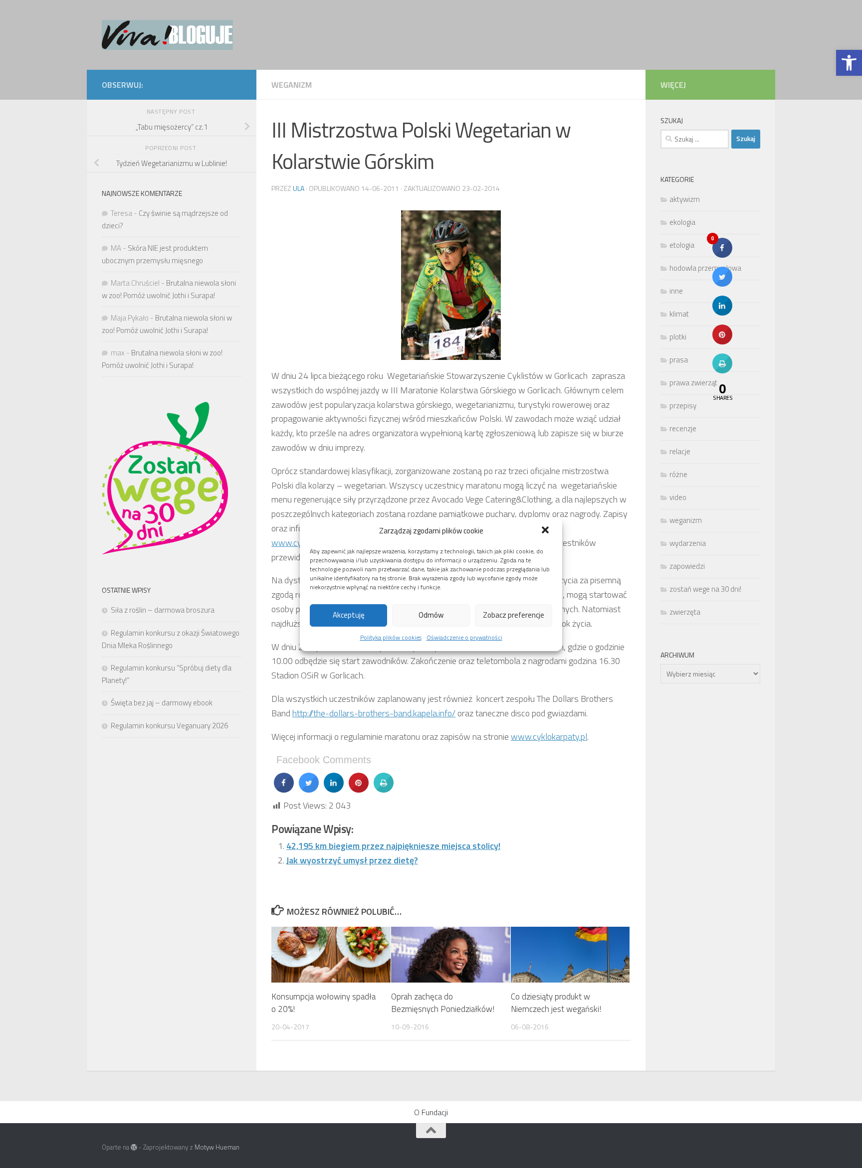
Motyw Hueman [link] (217, 1147)
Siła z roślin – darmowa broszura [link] (163, 610)
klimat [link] (679, 314)
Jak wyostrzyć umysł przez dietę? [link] (352, 860)
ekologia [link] (682, 222)
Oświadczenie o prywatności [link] (464, 637)
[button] (546, 531)
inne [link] (676, 291)
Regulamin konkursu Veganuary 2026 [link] (169, 725)
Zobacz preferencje (513, 615)
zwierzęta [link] (684, 612)
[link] (849, 63)
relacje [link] (679, 451)
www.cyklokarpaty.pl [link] (549, 736)
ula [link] (298, 188)
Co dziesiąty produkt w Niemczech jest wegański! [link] (556, 1003)
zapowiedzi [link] (687, 566)
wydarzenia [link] (687, 543)
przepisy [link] (682, 405)
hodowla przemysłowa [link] (705, 268)
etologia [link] (681, 245)
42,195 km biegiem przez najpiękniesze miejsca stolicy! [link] (393, 845)
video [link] (677, 497)
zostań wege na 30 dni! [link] (705, 589)
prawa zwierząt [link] (693, 382)
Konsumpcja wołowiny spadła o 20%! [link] (323, 1003)
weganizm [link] (291, 85)
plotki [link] (677, 336)
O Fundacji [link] (431, 1112)
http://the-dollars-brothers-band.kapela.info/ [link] (373, 713)
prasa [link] (678, 359)
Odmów (431, 615)
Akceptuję (349, 615)
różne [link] (678, 474)
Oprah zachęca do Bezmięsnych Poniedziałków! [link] (442, 1003)
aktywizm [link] (684, 199)
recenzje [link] (682, 428)
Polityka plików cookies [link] (391, 637)
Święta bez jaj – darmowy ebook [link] (162, 702)
